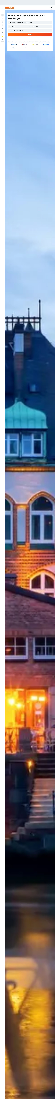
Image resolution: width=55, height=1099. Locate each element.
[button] (2, 7)
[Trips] (2, 32)
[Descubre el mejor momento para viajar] (2, 28)
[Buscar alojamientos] (2, 15)
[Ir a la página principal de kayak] (9, 8)
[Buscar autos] (2, 18)
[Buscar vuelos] (2, 12)
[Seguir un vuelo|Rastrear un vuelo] (2, 25)
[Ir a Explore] (2, 22)
